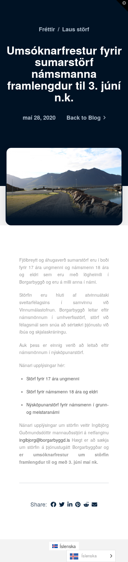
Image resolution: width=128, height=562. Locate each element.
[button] (122, 6)
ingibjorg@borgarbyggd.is (44, 440)
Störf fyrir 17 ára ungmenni (52, 378)
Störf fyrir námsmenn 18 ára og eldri (62, 391)
